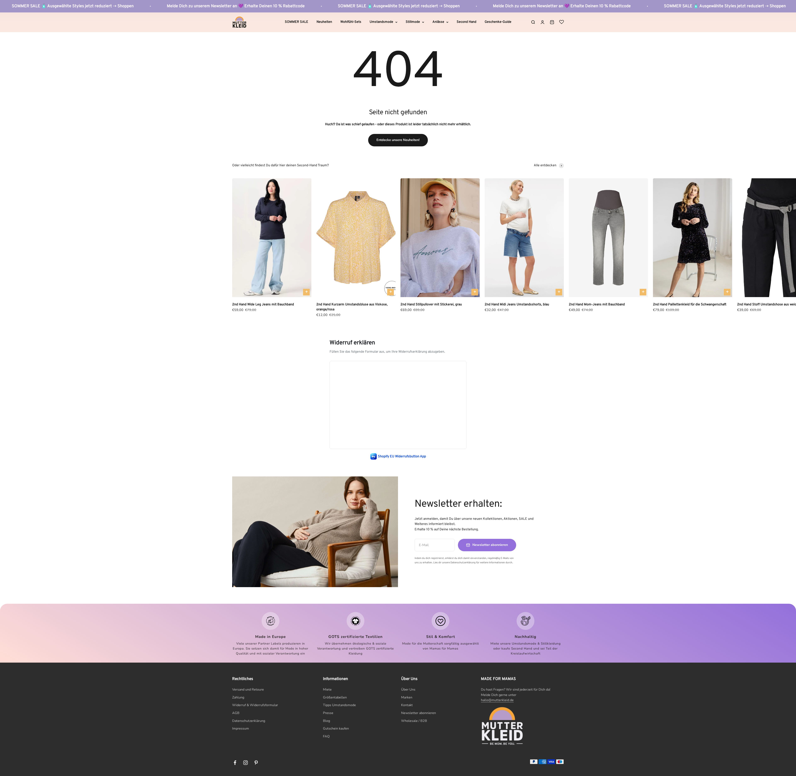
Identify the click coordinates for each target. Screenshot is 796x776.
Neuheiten (324, 22)
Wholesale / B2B (414, 721)
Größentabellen (335, 697)
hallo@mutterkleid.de (497, 700)
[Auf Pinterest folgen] (256, 762)
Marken (406, 697)
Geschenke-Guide (498, 22)
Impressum (240, 728)
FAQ (326, 736)
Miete (327, 689)
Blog (326, 721)
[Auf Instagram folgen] (245, 762)
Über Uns (408, 689)
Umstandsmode (381, 22)
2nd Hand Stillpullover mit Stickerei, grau (431, 304)
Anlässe (438, 22)
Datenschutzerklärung (248, 721)
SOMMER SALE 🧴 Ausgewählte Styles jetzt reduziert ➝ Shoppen (212, 6)
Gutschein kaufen (336, 728)
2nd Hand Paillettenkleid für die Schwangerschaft (689, 304)
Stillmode (413, 22)
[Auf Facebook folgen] (235, 762)
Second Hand (466, 22)
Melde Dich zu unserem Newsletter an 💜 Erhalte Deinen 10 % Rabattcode (375, 6)
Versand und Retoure (248, 689)
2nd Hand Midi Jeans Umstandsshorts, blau (517, 304)
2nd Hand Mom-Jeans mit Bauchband (597, 304)
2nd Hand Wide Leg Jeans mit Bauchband (263, 304)
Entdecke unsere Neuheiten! (398, 140)
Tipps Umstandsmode (339, 705)
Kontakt (407, 705)
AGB (235, 713)
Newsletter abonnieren (418, 713)
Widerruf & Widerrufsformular (255, 705)
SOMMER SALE (296, 22)
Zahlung (238, 697)
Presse (328, 713)
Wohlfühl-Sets (350, 22)
